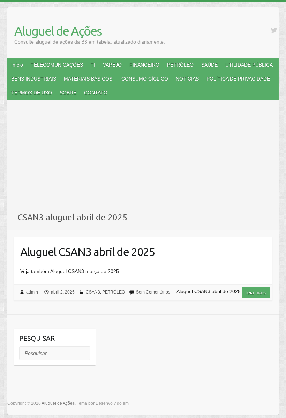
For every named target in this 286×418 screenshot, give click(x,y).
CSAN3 (93, 292)
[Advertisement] (143, 159)
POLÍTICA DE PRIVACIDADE (238, 79)
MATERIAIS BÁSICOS (88, 79)
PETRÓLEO (180, 65)
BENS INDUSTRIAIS (33, 79)
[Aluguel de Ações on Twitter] (274, 30)
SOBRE (68, 93)
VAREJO (112, 65)
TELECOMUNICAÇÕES (57, 65)
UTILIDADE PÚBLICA (249, 65)
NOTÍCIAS (187, 79)
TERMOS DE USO (31, 93)
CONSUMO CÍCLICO (144, 79)
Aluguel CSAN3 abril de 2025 (87, 251)
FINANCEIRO (144, 65)
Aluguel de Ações (57, 31)
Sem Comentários (153, 292)
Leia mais (256, 292)
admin (32, 292)
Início (17, 65)
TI (93, 65)
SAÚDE (209, 65)
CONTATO (95, 93)
